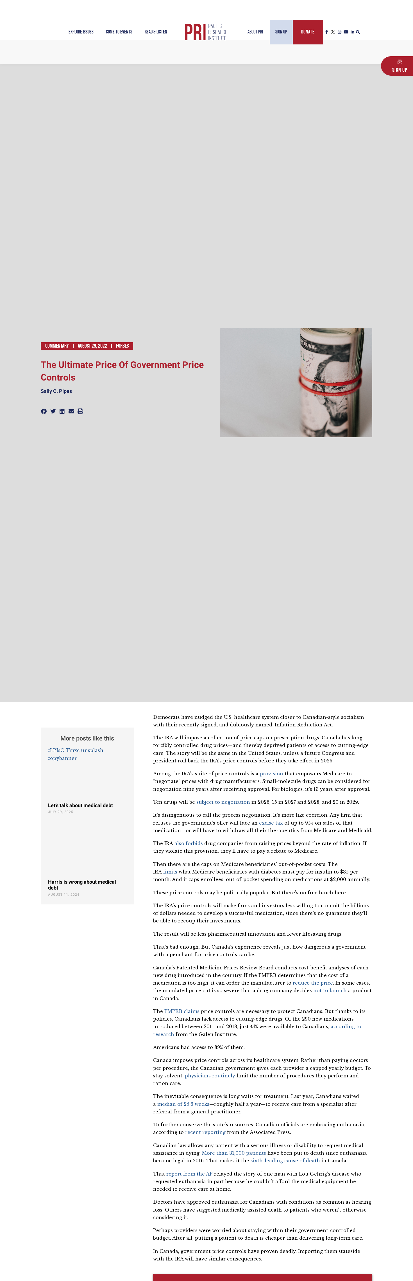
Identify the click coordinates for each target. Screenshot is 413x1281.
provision (271, 773)
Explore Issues (81, 32)
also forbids (188, 843)
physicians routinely (210, 1076)
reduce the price (313, 983)
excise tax (271, 823)
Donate (308, 32)
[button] (358, 32)
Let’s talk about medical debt (80, 805)
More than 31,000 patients (234, 1153)
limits (170, 872)
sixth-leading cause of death (285, 1160)
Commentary (57, 346)
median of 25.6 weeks (183, 1104)
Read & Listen (156, 32)
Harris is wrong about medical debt (82, 885)
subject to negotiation (223, 802)
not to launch (330, 990)
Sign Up (281, 32)
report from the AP (189, 1174)
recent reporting (205, 1132)
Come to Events (119, 32)
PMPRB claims (181, 1011)
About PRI (255, 32)
